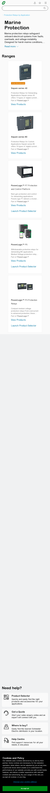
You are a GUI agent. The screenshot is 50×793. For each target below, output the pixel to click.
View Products (18, 104)
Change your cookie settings (25, 782)
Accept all (25, 788)
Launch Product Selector (23, 211)
